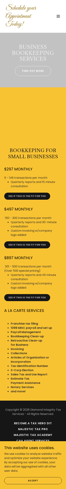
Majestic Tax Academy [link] (33, 435)
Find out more (33, 71)
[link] (24, 25)
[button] (58, 16)
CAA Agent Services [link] (32, 441)
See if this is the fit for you (27, 196)
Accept (33, 480)
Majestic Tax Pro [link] (33, 429)
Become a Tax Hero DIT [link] (33, 423)
